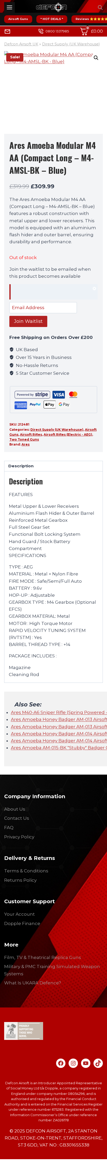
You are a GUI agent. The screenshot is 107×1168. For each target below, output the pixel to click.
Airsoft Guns (18, 19)
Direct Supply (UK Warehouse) (71, 44)
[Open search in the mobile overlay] (100, 7)
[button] (96, 57)
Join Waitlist (28, 321)
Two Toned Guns (24, 439)
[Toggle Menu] (9, 7)
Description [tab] (21, 465)
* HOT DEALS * (52, 19)
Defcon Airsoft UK (21, 44)
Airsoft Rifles (31, 434)
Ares (26, 444)
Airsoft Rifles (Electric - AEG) (68, 434)
